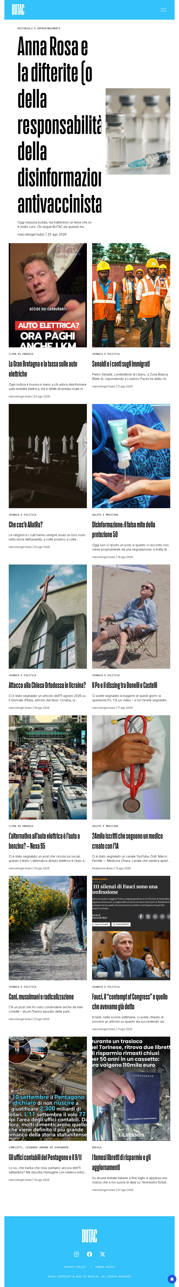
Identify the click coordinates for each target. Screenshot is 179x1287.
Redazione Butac (103, 868)
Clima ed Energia (21, 353)
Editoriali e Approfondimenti (38, 28)
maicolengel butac (31, 234)
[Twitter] (102, 1254)
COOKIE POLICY (105, 1266)
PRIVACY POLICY (75, 1266)
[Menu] (163, 10)
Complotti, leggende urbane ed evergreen (38, 1147)
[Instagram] (76, 1254)
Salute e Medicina (105, 514)
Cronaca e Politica (106, 353)
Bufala (96, 1147)
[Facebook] (89, 1254)
